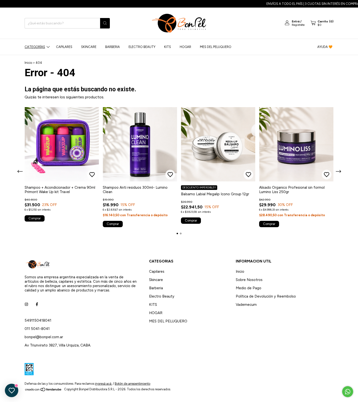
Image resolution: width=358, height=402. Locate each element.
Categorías (35, 47)
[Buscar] (105, 23)
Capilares (64, 47)
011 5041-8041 (37, 329)
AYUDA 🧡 (324, 47)
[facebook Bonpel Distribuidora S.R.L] (37, 304)
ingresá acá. (103, 383)
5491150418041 (38, 320)
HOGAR (185, 47)
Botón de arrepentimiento (132, 383)
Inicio (28, 63)
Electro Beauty (142, 47)
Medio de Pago (248, 288)
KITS (167, 47)
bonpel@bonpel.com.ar (44, 337)
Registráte (298, 25)
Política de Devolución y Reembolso (266, 296)
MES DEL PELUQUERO (215, 47)
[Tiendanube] (43, 390)
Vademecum (246, 304)
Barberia (112, 47)
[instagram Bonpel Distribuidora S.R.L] (26, 304)
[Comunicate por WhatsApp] (347, 391)
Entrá (296, 21)
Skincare (88, 47)
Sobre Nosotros (249, 280)
